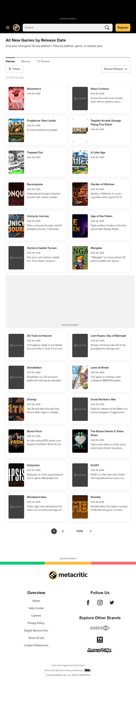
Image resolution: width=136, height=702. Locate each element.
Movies (25, 61)
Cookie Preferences (36, 645)
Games (10, 61)
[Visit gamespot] (100, 630)
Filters (16, 69)
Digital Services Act (36, 630)
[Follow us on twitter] (112, 604)
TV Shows (43, 61)
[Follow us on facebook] (88, 604)
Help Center (36, 608)
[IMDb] (87, 670)
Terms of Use (36, 638)
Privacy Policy (36, 623)
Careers (36, 615)
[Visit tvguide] (100, 642)
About (36, 601)
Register (123, 27)
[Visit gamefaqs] (100, 652)
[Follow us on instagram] (100, 604)
